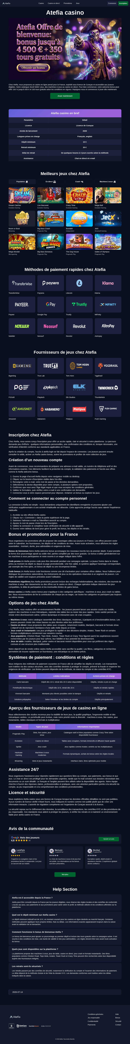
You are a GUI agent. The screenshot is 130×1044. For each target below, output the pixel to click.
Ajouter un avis (108, 839)
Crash (77, 181)
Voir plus (65, 874)
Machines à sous (106, 181)
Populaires (20, 181)
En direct (49, 181)
